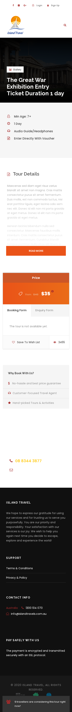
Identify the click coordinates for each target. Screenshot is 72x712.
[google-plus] (25, 5)
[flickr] (19, 5)
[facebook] (13, 5)
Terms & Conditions (19, 568)
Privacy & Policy (16, 578)
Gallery (17, 69)
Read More (36, 250)
